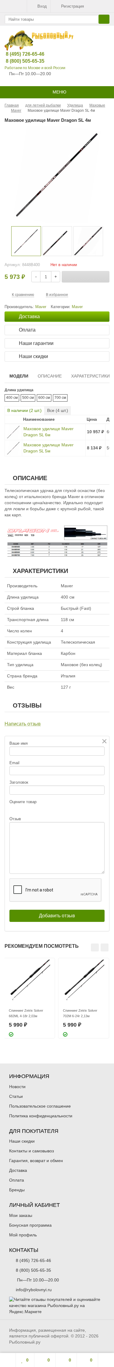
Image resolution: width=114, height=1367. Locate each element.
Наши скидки (22, 1141)
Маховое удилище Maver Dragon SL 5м (48, 447)
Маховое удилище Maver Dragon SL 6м (48, 431)
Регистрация (72, 6)
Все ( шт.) (57, 410)
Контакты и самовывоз (31, 1150)
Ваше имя (18, 743)
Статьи (16, 1096)
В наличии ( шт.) (24, 410)
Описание (50, 376)
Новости (17, 1086)
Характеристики (90, 376)
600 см (44, 397)
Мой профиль (23, 1234)
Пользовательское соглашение (40, 1106)
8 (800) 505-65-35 (20, 61)
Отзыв (15, 819)
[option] (26, 241)
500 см (28, 397)
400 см (12, 397)
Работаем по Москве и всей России (35, 68)
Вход (42, 6)
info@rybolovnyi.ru (34, 1289)
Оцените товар (22, 801)
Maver (77, 307)
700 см (60, 397)
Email (14, 763)
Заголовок (18, 782)
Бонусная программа (30, 1225)
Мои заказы (20, 1215)
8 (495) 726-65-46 (20, 54)
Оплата (16, 1180)
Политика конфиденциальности (40, 1115)
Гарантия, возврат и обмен (36, 1160)
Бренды (17, 1189)
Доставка (18, 1170)
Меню (58, 92)
